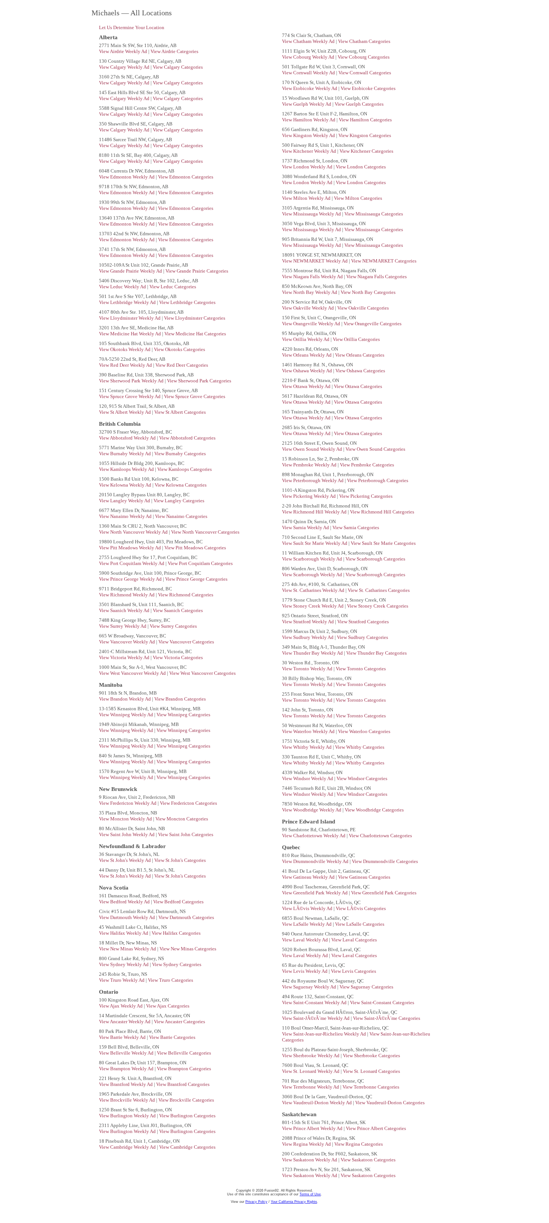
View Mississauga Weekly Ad (312, 214)
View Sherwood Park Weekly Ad (132, 381)
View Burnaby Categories (180, 453)
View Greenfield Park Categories (383, 892)
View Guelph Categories (359, 104)
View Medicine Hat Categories (195, 333)
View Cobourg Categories (364, 57)
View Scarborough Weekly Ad (312, 559)
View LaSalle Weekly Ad (307, 924)
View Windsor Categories (361, 778)
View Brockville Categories (186, 1100)
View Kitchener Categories (366, 151)
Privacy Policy (256, 1202)
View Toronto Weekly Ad (308, 668)
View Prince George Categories (196, 579)
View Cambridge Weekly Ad (128, 1147)
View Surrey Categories (173, 626)
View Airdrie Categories (174, 51)
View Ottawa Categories (358, 386)
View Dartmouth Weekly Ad (127, 917)
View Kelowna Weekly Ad (125, 485)
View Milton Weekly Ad (307, 198)
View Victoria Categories (178, 657)
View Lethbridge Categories (187, 302)
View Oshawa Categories (360, 370)
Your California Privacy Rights (294, 1202)
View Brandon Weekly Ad (125, 699)
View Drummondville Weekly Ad (316, 861)
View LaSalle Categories (359, 924)
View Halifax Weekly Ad (124, 933)
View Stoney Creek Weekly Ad (313, 606)
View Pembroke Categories (367, 465)
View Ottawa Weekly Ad (307, 386)
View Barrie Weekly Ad (123, 1037)
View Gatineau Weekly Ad (309, 877)
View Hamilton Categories (365, 119)
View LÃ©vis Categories (361, 908)
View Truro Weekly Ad (122, 980)
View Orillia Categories (356, 339)
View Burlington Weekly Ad (128, 1115)
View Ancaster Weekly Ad (125, 1021)
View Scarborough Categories (375, 559)
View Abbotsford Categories (187, 438)
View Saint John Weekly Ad (127, 834)
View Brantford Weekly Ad (126, 1084)
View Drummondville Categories (385, 861)
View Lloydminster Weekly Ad (130, 318)
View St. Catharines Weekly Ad (313, 590)
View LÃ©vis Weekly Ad (308, 908)
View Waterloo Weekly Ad (309, 731)
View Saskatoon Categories (368, 1160)
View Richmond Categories (185, 594)
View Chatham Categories (364, 41)
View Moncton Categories (181, 819)
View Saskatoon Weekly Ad (310, 1160)
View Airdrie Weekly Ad (123, 51)
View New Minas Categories (187, 949)
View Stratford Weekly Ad (308, 621)
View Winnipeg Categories (183, 714)
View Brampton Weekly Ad (127, 1068)
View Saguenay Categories (366, 987)
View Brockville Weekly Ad (127, 1100)
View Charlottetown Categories (380, 835)
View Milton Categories (358, 198)
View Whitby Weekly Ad (307, 747)
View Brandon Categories (180, 699)
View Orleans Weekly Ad (307, 355)
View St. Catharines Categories (379, 590)
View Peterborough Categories (377, 480)
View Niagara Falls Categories (376, 276)
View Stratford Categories (363, 621)
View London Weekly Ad (308, 167)
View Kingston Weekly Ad (309, 135)
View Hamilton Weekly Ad (309, 119)
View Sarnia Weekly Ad (306, 527)
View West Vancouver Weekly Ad (133, 673)
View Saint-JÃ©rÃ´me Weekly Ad (316, 1018)
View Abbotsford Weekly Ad (128, 438)
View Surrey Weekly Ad (123, 626)
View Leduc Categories (172, 286)
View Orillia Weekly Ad (306, 339)
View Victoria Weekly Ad (125, 657)
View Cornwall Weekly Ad (309, 72)
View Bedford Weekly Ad (125, 901)
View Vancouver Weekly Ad (127, 642)
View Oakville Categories (363, 308)
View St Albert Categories (180, 412)
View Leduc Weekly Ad (123, 286)
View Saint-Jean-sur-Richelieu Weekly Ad (324, 1034)
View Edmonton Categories (185, 177)
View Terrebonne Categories (370, 1087)
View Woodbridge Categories (374, 810)
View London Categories (361, 167)
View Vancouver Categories (186, 642)
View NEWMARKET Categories (383, 261)
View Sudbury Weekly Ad (308, 637)
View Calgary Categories (178, 67)
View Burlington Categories (187, 1115)
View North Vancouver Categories (205, 532)
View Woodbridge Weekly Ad (312, 810)
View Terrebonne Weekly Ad (311, 1087)
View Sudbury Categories (362, 637)
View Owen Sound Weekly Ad (312, 449)
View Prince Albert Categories (376, 1128)
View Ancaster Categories (179, 1021)
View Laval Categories (354, 940)
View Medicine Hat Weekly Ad (130, 333)
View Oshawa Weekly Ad (307, 370)
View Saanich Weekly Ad (125, 610)
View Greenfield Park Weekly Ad (315, 892)
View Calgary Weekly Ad (125, 67)
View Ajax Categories (167, 1006)
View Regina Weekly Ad (307, 1144)
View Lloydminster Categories (194, 318)
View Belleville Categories (184, 1053)
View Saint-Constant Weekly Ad (315, 1002)
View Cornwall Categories (364, 72)
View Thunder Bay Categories (376, 653)
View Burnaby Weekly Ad (125, 453)
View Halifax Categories (176, 933)
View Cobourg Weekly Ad (308, 57)
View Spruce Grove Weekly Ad (130, 396)
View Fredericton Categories (188, 803)
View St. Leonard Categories (371, 1071)
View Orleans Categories (359, 355)
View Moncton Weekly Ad (126, 819)
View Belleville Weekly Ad (127, 1053)
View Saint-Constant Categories (382, 1002)
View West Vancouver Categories (202, 673)
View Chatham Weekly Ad (309, 41)
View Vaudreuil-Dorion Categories (390, 1102)
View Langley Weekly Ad (125, 500)
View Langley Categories (178, 500)
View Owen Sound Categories (375, 449)
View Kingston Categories (364, 135)
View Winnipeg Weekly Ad (126, 714)
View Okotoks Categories (179, 349)
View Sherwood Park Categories (199, 381)
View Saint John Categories (185, 834)
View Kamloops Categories (184, 469)
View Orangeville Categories (372, 323)
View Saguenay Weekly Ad (309, 987)
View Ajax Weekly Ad (121, 1006)
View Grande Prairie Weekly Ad (131, 271)
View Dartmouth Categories (186, 917)
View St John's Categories (180, 860)
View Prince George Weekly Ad (131, 579)
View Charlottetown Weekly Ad (314, 835)
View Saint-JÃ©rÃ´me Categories (386, 1018)
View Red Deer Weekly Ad (126, 365)
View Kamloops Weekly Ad (127, 469)
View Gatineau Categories (364, 877)
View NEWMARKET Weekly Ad (315, 261)
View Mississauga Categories (373, 214)
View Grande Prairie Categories (196, 271)
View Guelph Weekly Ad (307, 104)
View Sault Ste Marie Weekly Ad (315, 543)
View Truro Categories (170, 980)
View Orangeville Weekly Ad (311, 323)
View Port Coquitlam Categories (200, 563)
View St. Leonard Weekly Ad (311, 1071)
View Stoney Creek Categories (377, 606)
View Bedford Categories (178, 901)
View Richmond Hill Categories (382, 512)
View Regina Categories (358, 1144)
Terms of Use (310, 1194)
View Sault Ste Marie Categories (383, 543)
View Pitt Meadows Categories (195, 547)
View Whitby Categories (359, 747)
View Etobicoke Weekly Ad (310, 88)
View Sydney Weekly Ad (124, 964)
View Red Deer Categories (181, 365)
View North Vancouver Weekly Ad (134, 532)
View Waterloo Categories (364, 731)
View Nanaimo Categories (181, 516)
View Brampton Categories (184, 1068)
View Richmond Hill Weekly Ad (315, 512)
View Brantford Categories (183, 1084)
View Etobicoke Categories (368, 88)
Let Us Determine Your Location (131, 27)
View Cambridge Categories (187, 1147)
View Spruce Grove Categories (194, 396)
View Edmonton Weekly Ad (127, 177)
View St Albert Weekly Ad (125, 412)
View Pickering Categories (366, 496)
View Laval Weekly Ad (305, 940)
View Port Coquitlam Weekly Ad (132, 563)
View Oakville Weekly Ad (308, 308)
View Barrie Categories (172, 1037)
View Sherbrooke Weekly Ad (311, 1055)
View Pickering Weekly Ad (309, 496)
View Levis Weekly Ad (305, 971)
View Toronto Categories (361, 668)
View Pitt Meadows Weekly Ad (130, 547)
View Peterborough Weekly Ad (313, 480)
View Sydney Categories (176, 964)
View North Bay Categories (368, 292)
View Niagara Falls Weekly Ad (313, 276)
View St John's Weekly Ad (125, 860)
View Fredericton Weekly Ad (128, 803)
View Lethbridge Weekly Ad (128, 302)
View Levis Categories (353, 971)
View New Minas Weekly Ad (128, 949)
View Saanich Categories (178, 610)
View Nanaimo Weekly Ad (126, 516)
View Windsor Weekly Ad (308, 778)
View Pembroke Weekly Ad (310, 465)
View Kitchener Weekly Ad (309, 151)
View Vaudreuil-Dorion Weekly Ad (317, 1102)
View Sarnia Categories (355, 527)
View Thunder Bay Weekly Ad (313, 653)
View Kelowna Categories (181, 485)
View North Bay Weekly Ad (310, 292)
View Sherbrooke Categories (371, 1055)
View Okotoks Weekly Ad (125, 349)
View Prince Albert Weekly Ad (313, 1128)
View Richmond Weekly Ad (127, 594)
